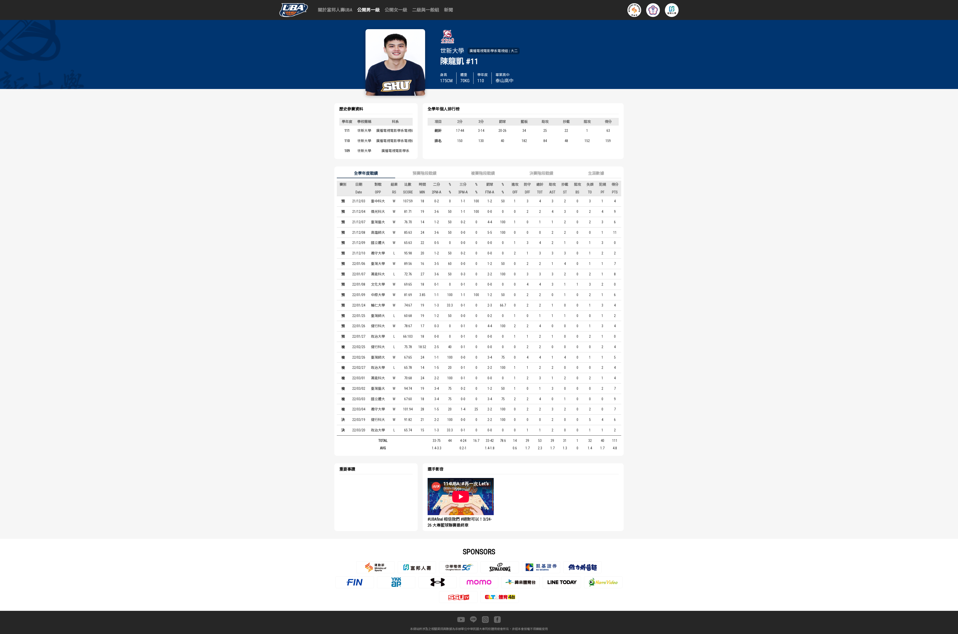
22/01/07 (358, 274)
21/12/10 (358, 253)
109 (347, 151)
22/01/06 (358, 264)
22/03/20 (358, 430)
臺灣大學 (378, 264)
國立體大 (378, 243)
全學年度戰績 (366, 173)
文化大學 (378, 284)
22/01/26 (358, 326)
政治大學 (378, 336)
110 (347, 141)
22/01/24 (358, 305)
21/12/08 (358, 233)
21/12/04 (358, 212)
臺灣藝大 (378, 222)
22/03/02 (358, 389)
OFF (514, 192)
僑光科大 (378, 212)
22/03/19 (358, 420)
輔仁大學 (378, 305)
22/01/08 (358, 284)
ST (565, 192)
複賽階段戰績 (483, 173)
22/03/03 (358, 399)
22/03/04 (358, 409)
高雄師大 (378, 233)
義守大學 (378, 253)
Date (359, 192)
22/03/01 (358, 378)
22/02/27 (358, 368)
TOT (540, 192)
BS (577, 192)
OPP (378, 192)
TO (590, 192)
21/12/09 (358, 243)
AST (552, 192)
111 (347, 131)
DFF (527, 192)
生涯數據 (596, 173)
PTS (615, 192)
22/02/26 (358, 357)
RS (394, 192)
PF (602, 192)
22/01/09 (358, 295)
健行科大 (378, 326)
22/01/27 (358, 336)
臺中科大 (378, 201)
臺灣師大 (378, 316)
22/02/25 (358, 347)
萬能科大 (378, 274)
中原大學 (378, 295)
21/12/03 (358, 201)
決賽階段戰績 (541, 173)
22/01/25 (358, 316)
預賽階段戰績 (425, 173)
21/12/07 (358, 222)
